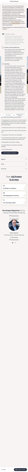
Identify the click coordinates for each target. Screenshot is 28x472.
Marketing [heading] (7, 64)
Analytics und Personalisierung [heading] (12, 47)
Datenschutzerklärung (7, 24)
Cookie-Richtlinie (15, 23)
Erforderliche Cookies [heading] (10, 34)
